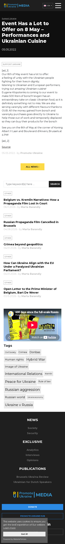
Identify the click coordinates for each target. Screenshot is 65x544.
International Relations (23, 374)
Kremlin (48, 374)
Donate (32, 507)
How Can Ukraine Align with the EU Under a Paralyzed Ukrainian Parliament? (29, 266)
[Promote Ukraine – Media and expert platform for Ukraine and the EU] (17, 6)
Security (32, 433)
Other (8, 193)
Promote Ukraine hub (32, 516)
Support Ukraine (9, 18)
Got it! (24, 534)
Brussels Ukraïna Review (32, 476)
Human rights (14, 359)
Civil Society (10, 352)
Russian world (15, 397)
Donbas (35, 352)
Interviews (32, 455)
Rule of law (44, 381)
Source (6, 147)
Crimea (23, 352)
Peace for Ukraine (20, 381)
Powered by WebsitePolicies (14, 539)
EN (48, 5)
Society (32, 428)
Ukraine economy (35, 397)
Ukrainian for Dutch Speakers (32, 482)
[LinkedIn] (48, 523)
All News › (32, 166)
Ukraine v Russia (19, 405)
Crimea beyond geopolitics (23, 244)
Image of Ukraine (16, 366)
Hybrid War (35, 359)
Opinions (32, 460)
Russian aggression (22, 389)
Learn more (9, 528)
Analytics (33, 449)
